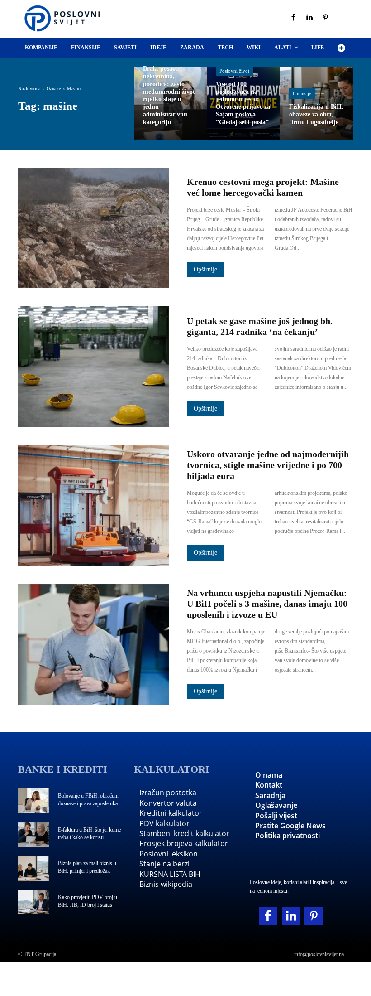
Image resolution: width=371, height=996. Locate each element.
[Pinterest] (326, 18)
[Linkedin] (310, 18)
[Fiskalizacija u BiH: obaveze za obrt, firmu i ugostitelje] (316, 103)
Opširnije (205, 269)
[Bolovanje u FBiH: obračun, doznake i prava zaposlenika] (33, 800)
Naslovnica (29, 88)
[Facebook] (294, 18)
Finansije (302, 93)
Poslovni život (234, 70)
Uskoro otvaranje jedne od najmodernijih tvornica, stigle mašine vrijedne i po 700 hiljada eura (268, 465)
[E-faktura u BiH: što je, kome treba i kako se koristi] (33, 834)
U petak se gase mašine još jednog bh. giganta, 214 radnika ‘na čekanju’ (260, 326)
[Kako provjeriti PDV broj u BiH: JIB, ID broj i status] (33, 902)
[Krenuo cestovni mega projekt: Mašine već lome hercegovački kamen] (93, 228)
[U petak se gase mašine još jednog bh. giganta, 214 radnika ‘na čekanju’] (93, 366)
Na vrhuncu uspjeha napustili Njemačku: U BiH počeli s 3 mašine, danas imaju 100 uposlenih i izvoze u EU (267, 603)
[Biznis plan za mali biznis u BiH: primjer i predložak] (33, 868)
